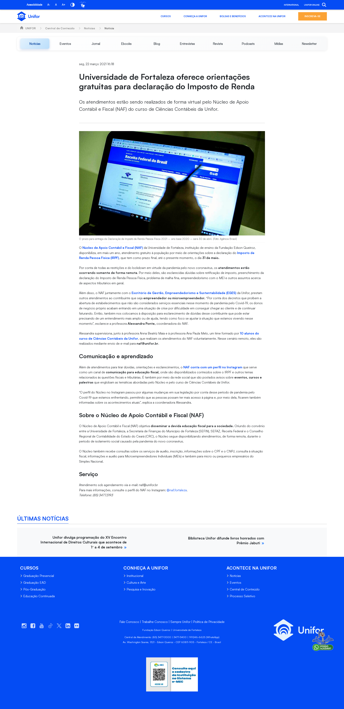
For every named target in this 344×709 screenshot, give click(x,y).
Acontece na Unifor (272, 16)
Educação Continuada (39, 596)
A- (48, 4)
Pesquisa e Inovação (141, 589)
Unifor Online (312, 5)
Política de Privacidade (209, 622)
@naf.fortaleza (177, 490)
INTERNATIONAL (291, 5)
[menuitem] (34, 43)
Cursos (166, 16)
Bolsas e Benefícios (233, 16)
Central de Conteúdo (59, 28)
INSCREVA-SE (313, 16)
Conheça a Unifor (195, 16)
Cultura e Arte (136, 582)
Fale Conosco (129, 622)
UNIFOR (30, 28)
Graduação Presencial (38, 576)
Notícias (89, 28)
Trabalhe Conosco (155, 622)
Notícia (109, 28)
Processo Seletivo (242, 596)
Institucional (135, 576)
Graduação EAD (34, 582)
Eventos (235, 582)
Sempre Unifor (180, 622)
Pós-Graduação (34, 589)
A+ (63, 4)
